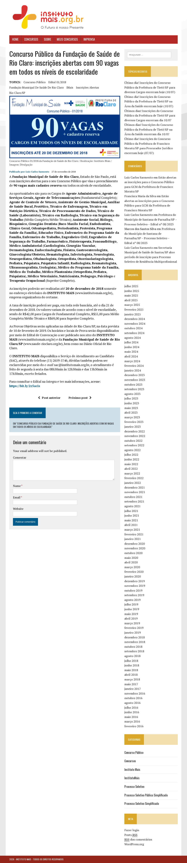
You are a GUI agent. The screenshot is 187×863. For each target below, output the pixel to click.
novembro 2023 (134, 380)
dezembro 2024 (134, 319)
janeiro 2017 (132, 689)
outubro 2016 (133, 698)
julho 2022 (131, 455)
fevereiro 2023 (134, 422)
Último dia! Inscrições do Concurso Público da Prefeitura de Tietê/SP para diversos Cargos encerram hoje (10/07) (149, 87)
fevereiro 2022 (134, 478)
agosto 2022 (132, 450)
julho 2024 (131, 342)
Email (17, 497)
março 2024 (132, 361)
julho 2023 (131, 398)
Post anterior (51, 398)
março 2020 (132, 567)
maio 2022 (131, 464)
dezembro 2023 (134, 375)
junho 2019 (131, 609)
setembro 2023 (134, 389)
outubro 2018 (133, 647)
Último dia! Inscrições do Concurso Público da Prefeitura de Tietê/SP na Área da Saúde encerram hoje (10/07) (148, 101)
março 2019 (132, 623)
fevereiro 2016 (134, 726)
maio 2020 (131, 558)
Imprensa (89, 39)
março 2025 (132, 305)
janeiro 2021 (132, 539)
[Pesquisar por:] (149, 54)
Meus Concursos (67, 39)
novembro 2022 (134, 436)
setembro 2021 (134, 501)
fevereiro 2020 (134, 572)
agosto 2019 (132, 600)
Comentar (19, 457)
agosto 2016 (132, 703)
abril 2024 (131, 356)
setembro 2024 (134, 333)
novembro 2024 (134, 324)
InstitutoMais (132, 778)
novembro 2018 (134, 642)
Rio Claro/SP (17, 93)
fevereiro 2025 (134, 309)
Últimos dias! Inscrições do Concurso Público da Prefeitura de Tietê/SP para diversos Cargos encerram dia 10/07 (149, 115)
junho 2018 (131, 665)
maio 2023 (131, 408)
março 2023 (132, 417)
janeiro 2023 (132, 427)
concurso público (35, 82)
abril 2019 (131, 618)
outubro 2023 (133, 384)
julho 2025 (131, 286)
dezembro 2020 (134, 544)
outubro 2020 (133, 553)
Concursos (31, 39)
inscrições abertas (87, 87)
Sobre (47, 39)
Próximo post (78, 398)
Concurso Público (133, 752)
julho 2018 (131, 661)
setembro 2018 (134, 651)
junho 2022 (131, 459)
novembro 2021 (134, 492)
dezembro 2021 (134, 487)
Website (18, 509)
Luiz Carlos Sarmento (37, 171)
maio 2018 (131, 670)
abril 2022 (131, 469)
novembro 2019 (134, 586)
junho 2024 (131, 347)
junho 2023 (131, 403)
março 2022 (132, 473)
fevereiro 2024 (134, 366)
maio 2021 (131, 520)
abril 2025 (131, 300)
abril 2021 (131, 525)
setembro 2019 (134, 595)
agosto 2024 (132, 338)
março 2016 (132, 721)
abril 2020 (131, 562)
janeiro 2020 (132, 576)
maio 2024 (131, 352)
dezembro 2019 (134, 581)
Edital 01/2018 (57, 82)
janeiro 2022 (132, 483)
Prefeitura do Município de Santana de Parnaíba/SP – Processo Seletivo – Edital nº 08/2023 (150, 219)
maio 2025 (131, 295)
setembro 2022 (134, 445)
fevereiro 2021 (134, 534)
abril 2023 (131, 412)
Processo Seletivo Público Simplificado (146, 795)
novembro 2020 (134, 548)
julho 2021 (131, 511)
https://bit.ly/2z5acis (24, 386)
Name (17, 486)
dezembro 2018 (134, 637)
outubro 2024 (133, 328)
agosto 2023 (132, 394)
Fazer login (131, 830)
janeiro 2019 (132, 633)
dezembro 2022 (134, 431)
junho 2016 (131, 712)
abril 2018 (131, 675)
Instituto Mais (132, 769)
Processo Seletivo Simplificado (141, 803)
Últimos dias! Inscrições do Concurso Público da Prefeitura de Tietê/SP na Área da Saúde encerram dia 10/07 (148, 129)
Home (15, 39)
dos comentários (138, 839)
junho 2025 (131, 291)
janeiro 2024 (132, 370)
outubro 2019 (133, 590)
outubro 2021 (133, 497)
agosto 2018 (132, 656)
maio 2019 (131, 614)
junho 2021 (131, 515)
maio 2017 (131, 684)
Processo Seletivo (134, 786)
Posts (131, 835)
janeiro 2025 (132, 314)
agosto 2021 (132, 506)
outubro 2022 (133, 441)
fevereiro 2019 (134, 628)
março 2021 (132, 530)
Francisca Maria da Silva (140, 196)
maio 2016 (131, 717)
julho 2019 (131, 604)
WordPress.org (134, 844)
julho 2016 (131, 708)
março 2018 (132, 679)
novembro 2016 (134, 693)
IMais (69, 87)
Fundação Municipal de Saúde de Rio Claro (36, 87)
